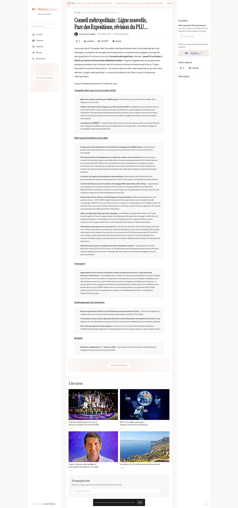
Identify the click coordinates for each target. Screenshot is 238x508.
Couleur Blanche (49, 504)
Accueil (77, 12)
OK (140, 502)
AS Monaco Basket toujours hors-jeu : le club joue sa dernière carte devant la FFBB (82, 3)
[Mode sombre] (207, 504)
